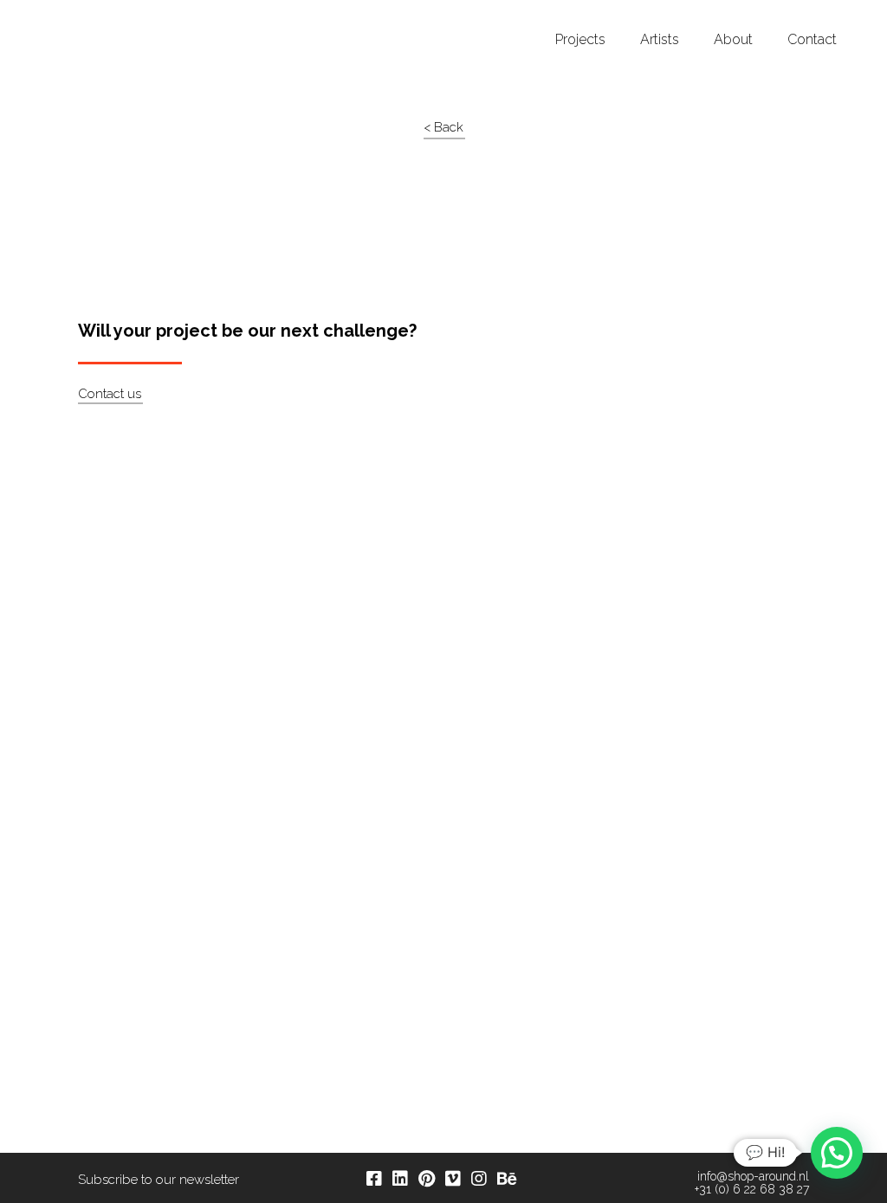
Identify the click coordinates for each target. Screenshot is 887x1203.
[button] (837, 1153)
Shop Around (79, 16)
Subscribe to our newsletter (158, 1179)
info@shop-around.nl (753, 1176)
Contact (812, 40)
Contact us (109, 394)
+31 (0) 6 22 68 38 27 (752, 1189)
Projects (580, 40)
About (733, 40)
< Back (443, 127)
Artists (659, 40)
